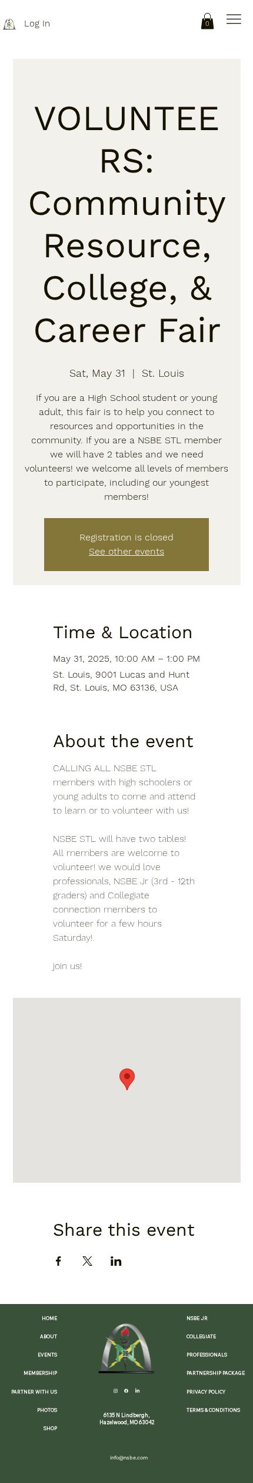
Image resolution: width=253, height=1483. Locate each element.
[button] (207, 21)
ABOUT (48, 1336)
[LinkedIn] (137, 1391)
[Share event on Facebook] (58, 1261)
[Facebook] (126, 1391)
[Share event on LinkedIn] (116, 1261)
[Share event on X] (87, 1261)
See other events (126, 551)
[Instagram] (115, 1391)
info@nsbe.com (129, 1458)
